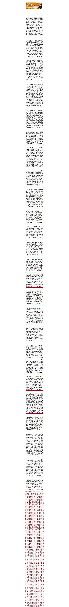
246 (34, 504)
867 (30, 540)
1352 (34, 572)
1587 (41, 588)
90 (37, 495)
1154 (34, 558)
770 (40, 534)
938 (38, 544)
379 (38, 511)
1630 (39, 591)
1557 (27, 586)
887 (40, 541)
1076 (32, 553)
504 (31, 519)
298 (34, 507)
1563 (38, 586)
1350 (31, 572)
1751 (39, 599)
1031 (31, 550)
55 (35, 493)
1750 (38, 599)
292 (25, 507)
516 (30, 520)
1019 (29, 549)
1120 (32, 556)
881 (31, 541)
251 (41, 504)
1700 (27, 596)
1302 (43, 568)
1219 (32, 563)
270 (31, 505)
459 (41, 516)
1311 (39, 569)
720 (43, 531)
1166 (36, 559)
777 (31, 535)
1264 (34, 566)
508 (37, 519)
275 (38, 505)
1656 (27, 593)
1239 (29, 564)
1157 (39, 558)
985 (31, 547)
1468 (25, 580)
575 (40, 523)
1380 (25, 574)
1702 (31, 596)
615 (41, 525)
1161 (27, 559)
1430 (36, 577)
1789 (29, 602)
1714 (32, 597)
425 (30, 514)
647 (31, 527)
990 (38, 547)
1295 (31, 568)
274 (37, 505)
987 (34, 547)
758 (41, 533)
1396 (34, 575)
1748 (34, 599)
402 (34, 513)
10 (40, 491)
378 (37, 511)
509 (38, 519)
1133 (36, 557)
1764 (43, 600)
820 (37, 537)
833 (37, 538)
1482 (31, 581)
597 (34, 524)
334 (30, 509)
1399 (39, 575)
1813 (32, 604)
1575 (39, 587)
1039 (25, 551)
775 (28, 535)
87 (34, 495)
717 (38, 531)
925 (38, 543)
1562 (36, 586)
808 (38, 536)
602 (41, 524)
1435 (25, 578)
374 (31, 511)
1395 (32, 575)
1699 (25, 596)
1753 (43, 599)
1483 (32, 581)
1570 (31, 587)
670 (27, 529)
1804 (36, 603)
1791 (32, 602)
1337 (27, 571)
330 (43, 508)
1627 (34, 591)
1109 (32, 555)
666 (40, 528)
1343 (38, 571)
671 (28, 529)
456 (37, 516)
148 (43, 498)
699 (31, 530)
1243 (36, 564)
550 (41, 521)
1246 (41, 564)
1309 (36, 569)
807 (37, 536)
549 (40, 521)
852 (27, 539)
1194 (27, 561)
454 (34, 516)
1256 (39, 565)
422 (25, 514)
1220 (34, 563)
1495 (34, 582)
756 (38, 533)
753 (34, 533)
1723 (29, 598)
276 (40, 505)
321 (30, 508)
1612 (27, 590)
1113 (39, 555)
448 (25, 516)
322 (31, 508)
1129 (29, 557)
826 (27, 538)
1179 (39, 560)
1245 (39, 564)
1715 (34, 597)
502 (28, 519)
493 (34, 518)
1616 (34, 590)
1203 (43, 561)
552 (25, 522)
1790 (31, 602)
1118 (29, 556)
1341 (34, 571)
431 (38, 514)
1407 (34, 576)
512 (43, 519)
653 (40, 527)
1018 (27, 549)
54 (34, 493)
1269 (43, 566)
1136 (41, 557)
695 (25, 530)
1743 (25, 599)
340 (38, 509)
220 (34, 502)
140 (31, 498)
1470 (29, 580)
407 (41, 513)
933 (31, 544)
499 (43, 518)
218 (31, 502)
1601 (27, 589)
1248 (25, 565)
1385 (34, 574)
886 (38, 541)
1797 (43, 602)
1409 (38, 576)
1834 (31, 605)
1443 (39, 578)
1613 (29, 590)
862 (41, 539)
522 (38, 520)
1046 (38, 551)
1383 (31, 574)
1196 (31, 561)
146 (40, 498)
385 (28, 512)
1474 (36, 580)
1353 (36, 572)
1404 (29, 576)
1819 (43, 604)
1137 (43, 557)
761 (27, 534)
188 (25, 501)
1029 (27, 550)
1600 (25, 589)
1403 (27, 576)
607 (30, 525)
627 (40, 526)
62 (43, 493)
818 (34, 537)
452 (31, 516)
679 (40, 529)
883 (34, 541)
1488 (41, 581)
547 (37, 521)
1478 (43, 580)
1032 (32, 550)
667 (41, 528)
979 (41, 546)
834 (38, 538)
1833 (29, 605)
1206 (29, 562)
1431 (38, 577)
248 (37, 504)
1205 (27, 562)
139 (30, 498)
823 (41, 537)
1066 (34, 552)
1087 (32, 554)
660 (31, 528)
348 (31, 510)
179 (31, 500)
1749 (36, 599)
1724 (31, 598)
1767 (29, 601)
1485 (36, 581)
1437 (29, 578)
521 (37, 520)
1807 (41, 603)
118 (37, 496)
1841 (43, 605)
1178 (38, 560)
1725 (32, 598)
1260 (27, 566)
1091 (39, 554)
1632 (43, 591)
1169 (41, 559)
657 (27, 528)
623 (34, 526)
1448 (29, 579)
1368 (43, 573)
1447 (27, 579)
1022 (34, 549)
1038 (43, 550)
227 (25, 503)
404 (37, 513)
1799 (27, 603)
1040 (27, 551)
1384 (32, 574)
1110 (34, 555)
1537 (31, 585)
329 (41, 508)
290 (41, 506)
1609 (41, 589)
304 (43, 507)
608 (31, 525)
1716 (36, 597)
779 (34, 535)
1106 (27, 555)
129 (34, 497)
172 (40, 499)
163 (27, 499)
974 (34, 546)
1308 (34, 569)
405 (38, 513)
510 (40, 519)
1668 (29, 594)
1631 (41, 591)
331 (25, 509)
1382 (29, 574)
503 (30, 519)
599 (37, 524)
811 (43, 536)
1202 (41, 561)
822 (40, 537)
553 (27, 522)
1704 (34, 596)
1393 (29, 575)
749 (28, 533)
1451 (34, 579)
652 (38, 527)
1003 (39, 548)
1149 (25, 558)
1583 (34, 588)
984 (30, 547)
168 (34, 499)
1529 (36, 584)
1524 (27, 584)
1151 (29, 558)
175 (25, 500)
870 (34, 540)
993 (43, 547)
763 (30, 534)
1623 (27, 591)
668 (43, 528)
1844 (32, 606)
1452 (36, 579)
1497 (38, 582)
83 (29, 495)
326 (37, 508)
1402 (25, 576)
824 (43, 537)
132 (38, 497)
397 (27, 513)
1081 (41, 553)
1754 (25, 600)
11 (41, 491)
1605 (34, 589)
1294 (29, 568)
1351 (32, 572)
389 (34, 512)
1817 (39, 604)
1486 (38, 581)
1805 (38, 603)
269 (30, 505)
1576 (41, 587)
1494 (32, 582)
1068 (38, 552)
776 (30, 535)
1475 (38, 580)
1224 (41, 563)
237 (40, 503)
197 (38, 501)
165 (30, 499)
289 (40, 506)
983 (28, 547)
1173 (29, 560)
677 (37, 529)
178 (30, 500)
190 (28, 501)
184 (38, 500)
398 (28, 513)
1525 (29, 584)
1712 (29, 597)
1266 (38, 566)
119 (38, 496)
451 (30, 516)
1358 (25, 573)
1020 (31, 549)
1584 (36, 588)
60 (41, 493)
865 (27, 540)
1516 (32, 583)
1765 (25, 601)
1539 (34, 585)
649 (34, 527)
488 (27, 518)
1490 (25, 582)
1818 (41, 604)
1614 (31, 590)
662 (34, 528)
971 (30, 546)
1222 (38, 563)
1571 (32, 587)
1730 (41, 598)
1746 (31, 599)
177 (28, 500)
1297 (34, 568)
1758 (32, 600)
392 (38, 512)
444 (38, 515)
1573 (36, 587)
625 (37, 526)
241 (27, 504)
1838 (38, 605)
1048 (41, 551)
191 (30, 501)
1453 (38, 579)
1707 (39, 596)
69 (32, 494)
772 (43, 534)
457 (38, 516)
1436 (27, 578)
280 (27, 506)
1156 (38, 558)
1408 (36, 576)
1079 (38, 553)
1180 (41, 560)
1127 (25, 557)
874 (40, 540)
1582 (32, 588)
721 (25, 532)
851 (25, 539)
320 (28, 508)
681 (43, 529)
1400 (41, 575)
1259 (25, 566)
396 (25, 513)
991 (40, 547)
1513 (27, 583)
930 (27, 544)
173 (41, 499)
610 (34, 525)
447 (43, 515)
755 (37, 533)
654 (41, 527)
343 (43, 509)
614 (40, 525)
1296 (32, 568)
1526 (31, 584)
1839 (39, 605)
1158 (41, 558)
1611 (25, 590)
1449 (31, 579)
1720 (43, 597)
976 (37, 546)
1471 (31, 580)
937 (37, 544)
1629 (38, 591)
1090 (38, 554)
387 (31, 512)
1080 (39, 553)
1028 (25, 550)
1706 (38, 596)
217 (30, 502)
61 (42, 493)
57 (37, 493)
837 (43, 538)
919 (30, 543)
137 (27, 498)
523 (40, 520)
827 (28, 538)
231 (31, 503)
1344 (39, 571)
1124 (39, 556)
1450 (32, 579)
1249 (27, 565)
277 (41, 505)
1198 (34, 561)
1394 (31, 575)
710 (28, 531)
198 (40, 501)
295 (30, 507)
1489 (43, 581)
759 (43, 533)
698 (30, 530)
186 (41, 500)
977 (38, 546)
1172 (27, 560)
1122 (36, 556)
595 (31, 524)
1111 (36, 555)
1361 (31, 573)
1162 (29, 559)
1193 (25, 561)
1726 (34, 598)
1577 (43, 587)
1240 (31, 564)
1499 (41, 582)
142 (34, 498)
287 (37, 506)
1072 (25, 553)
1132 (34, 557)
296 (31, 507)
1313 (43, 569)
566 (27, 523)
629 (43, 526)
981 (25, 547)
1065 (32, 552)
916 (25, 543)
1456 (43, 579)
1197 (32, 561)
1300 (39, 568)
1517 (34, 583)
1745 (29, 599)
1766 (27, 601)
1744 (27, 599)
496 (38, 518)
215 (27, 502)
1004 (41, 548)
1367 (41, 573)
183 (37, 500)
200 (43, 501)
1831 (25, 605)
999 (32, 548)
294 (28, 507)
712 (31, 531)
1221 (36, 563)
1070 (41, 552)
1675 (41, 594)
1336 (25, 571)
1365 (38, 573)
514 (27, 520)
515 (28, 520)
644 (27, 527)
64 (26, 494)
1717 (38, 597)
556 (31, 522)
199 (41, 501)
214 (25, 502)
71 (34, 494)
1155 (36, 558)
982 (27, 547)
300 (37, 507)
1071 (43, 552)
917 (27, 543)
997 (29, 548)
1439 (32, 578)
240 (25, 504)
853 (28, 539)
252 (43, 504)
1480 (27, 581)
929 (25, 544)
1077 (34, 553)
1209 (34, 562)
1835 (32, 605)
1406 (32, 576)
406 (40, 513)
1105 (25, 555)
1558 (29, 586)
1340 (32, 571)
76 (40, 494)
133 (40, 497)
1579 (27, 588)
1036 (39, 550)
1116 (25, 556)
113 (30, 496)
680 (41, 529)
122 (43, 496)
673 (31, 529)
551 (43, 521)
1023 (36, 549)
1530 (38, 584)
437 (28, 515)
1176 (34, 560)
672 (30, 529)
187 (43, 500)
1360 (29, 573)
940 (41, 544)
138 (28, 498)
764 (31, 534)
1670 (32, 594)
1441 (36, 578)
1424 (25, 577)
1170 (43, 559)
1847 (38, 606)
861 (40, 539)
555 (30, 522)
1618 (38, 590)
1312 (41, 569)
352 (37, 510)
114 (31, 496)
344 (25, 510)
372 (28, 511)
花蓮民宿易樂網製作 (27, 491)
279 (25, 506)
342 (41, 509)
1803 (34, 603)
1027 (43, 549)
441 (34, 515)
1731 (43, 598)
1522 (43, 583)
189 (27, 501)
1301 (41, 568)
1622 (25, 591)
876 (43, 540)
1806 (39, 603)
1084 (27, 554)
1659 (32, 593)
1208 (32, 562)
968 (25, 546)
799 (25, 536)
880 (30, 541)
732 (41, 532)
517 (31, 520)
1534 (25, 585)
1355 (39, 572)
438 (30, 515)
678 (38, 529)
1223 (39, 563)
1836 (34, 605)
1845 (34, 606)
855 (31, 539)
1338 (29, 571)
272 (34, 505)
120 (40, 496)
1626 (32, 591)
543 (31, 521)
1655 (25, 593)
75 (39, 494)
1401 (43, 575)
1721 (25, 598)
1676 (43, 594)
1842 (29, 606)
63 (25, 494)
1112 (38, 555)
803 (31, 536)
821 (38, 537)
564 (43, 522)
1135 (39, 557)
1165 (34, 559)
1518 (36, 583)
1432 (39, 577)
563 (41, 522)
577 (43, 523)
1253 (34, 565)
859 (37, 539)
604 (25, 525)
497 (40, 518)
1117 (27, 556)
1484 (34, 581)
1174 (31, 560)
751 (31, 533)
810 (41, 536)
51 (30, 493)
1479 (25, 581)
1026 (41, 549)
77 (41, 494)
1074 (29, 553)
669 (25, 529)
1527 (32, 584)
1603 (31, 589)
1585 (38, 588)
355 (41, 510)
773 (25, 535)
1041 (29, 551)
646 (30, 527)
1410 (39, 576)
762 (28, 534)
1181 (43, 560)
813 (27, 537)
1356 (41, 572)
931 (28, 544)
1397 (36, 575)
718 (40, 531)
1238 (27, 564)
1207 (31, 562)
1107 (29, 555)
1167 (38, 559)
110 (25, 496)
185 (40, 500)
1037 (41, 550)
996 (28, 548)
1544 (43, 585)
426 (31, 514)
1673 (38, 594)
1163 (31, 559)
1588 (43, 588)
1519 (38, 583)
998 (31, 548)
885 (37, 541)
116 (34, 496)
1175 (32, 560)
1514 (29, 583)
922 (34, 543)
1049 (43, 551)
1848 (39, 606)
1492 (29, 582)
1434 (43, 577)
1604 (32, 589)
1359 (27, 573)
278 (43, 505)
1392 (27, 575)
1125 (41, 556)
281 (28, 506)
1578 (25, 588)
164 (28, 499)
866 (28, 540)
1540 (36, 585)
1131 (32, 557)
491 (31, 518)
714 (34, 531)
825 (25, 538)
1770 (34, 601)
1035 (38, 550)
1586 (39, 588)
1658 (31, 593)
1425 (27, 577)
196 (37, 501)
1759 (34, 600)
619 (28, 526)
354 (40, 510)
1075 (31, 553)
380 (40, 511)
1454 (39, 579)
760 (25, 534)
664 (37, 528)
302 (40, 507)
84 (30, 495)
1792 (34, 602)
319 (27, 508)
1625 (31, 591)
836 (41, 538)
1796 (41, 602)
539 (25, 521)
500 (25, 519)
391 (37, 512)
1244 (38, 564)
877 (25, 541)
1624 (29, 591)
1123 (38, 556)
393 (40, 512)
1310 (38, 569)
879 (28, 541)
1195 (29, 561)
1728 (38, 598)
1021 (32, 549)
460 (43, 516)
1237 (25, 564)
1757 (31, 600)
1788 (27, 602)
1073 (27, 553)
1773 (39, 601)
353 (38, 510)
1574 (38, 587)
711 (30, 531)
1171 (25, 560)
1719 (41, 597)
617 (25, 526)
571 (34, 523)
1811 (29, 604)
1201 (39, 561)
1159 (43, 558)
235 (37, 503)
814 (28, 537)
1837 (36, 605)
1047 (39, 551)
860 (38, 539)
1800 (29, 603)
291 (43, 506)
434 (43, 514)
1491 (27, 582)
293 (27, 507)
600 (38, 524)
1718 (39, 597)
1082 (43, 553)
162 (25, 499)
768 (37, 534)
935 (34, 544)
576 (41, 523)
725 (31, 532)
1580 (29, 588)
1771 (36, 601)
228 (27, 503)
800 (27, 536)
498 (41, 518)
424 (28, 514)
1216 (27, 563)
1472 (32, 580)
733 (43, 532)
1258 (43, 565)
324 (34, 508)
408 (43, 513)
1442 (38, 578)
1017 (25, 549)
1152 (31, 558)
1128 (27, 557)
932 (30, 544)
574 (38, 523)
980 (43, 546)
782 (38, 535)
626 (38, 526)
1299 (38, 568)
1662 (38, 593)
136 (25, 498)
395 (43, 512)
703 (37, 530)
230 (30, 503)
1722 (27, 598)
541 (28, 521)
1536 (29, 585)
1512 (25, 583)
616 (43, 525)
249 (38, 504)
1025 (39, 549)
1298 (36, 568)
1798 (25, 603)
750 (30, 533)
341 (40, 509)
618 (27, 526)
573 (37, 523)
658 (28, 528)
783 (40, 535)
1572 (34, 587)
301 (38, 507)
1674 (39, 594)
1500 (43, 582)
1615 (32, 590)
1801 (31, 603)
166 (31, 499)
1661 (36, 593)
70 (33, 494)
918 (28, 543)
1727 (36, 598)
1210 (36, 562)
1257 (41, 565)
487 (25, 518)
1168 (39, 559)
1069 (39, 552)
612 (37, 525)
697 (28, 530)
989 (37, 547)
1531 (39, 584)
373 (30, 511)
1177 (36, 560)
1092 (41, 554)
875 (41, 540)
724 (30, 532)
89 (36, 495)
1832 (27, 605)
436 (27, 515)
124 (27, 497)
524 (41, 520)
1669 (31, 594)
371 (27, 511)
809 (40, 536)
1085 (29, 554)
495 (37, 518)
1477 (41, 580)
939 (40, 544)
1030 (29, 550)
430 (37, 514)
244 (31, 504)
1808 (43, 603)
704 (38, 530)
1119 (31, 556)
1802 (32, 603)
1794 (38, 602)
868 (31, 540)
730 (38, 532)
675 (34, 529)
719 (41, 531)
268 (28, 505)
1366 (39, 573)
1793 (36, 602)
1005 (43, 548)
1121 (34, 556)
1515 (31, 583)
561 (38, 522)
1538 (32, 585)
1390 (43, 574)
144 (37, 498)
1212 (39, 562)
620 (30, 526)
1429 (34, 577)
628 (41, 526)
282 (30, 506)
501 (27, 519)
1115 (43, 555)
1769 (32, 601)
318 (25, 508)
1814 (34, 604)
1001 (36, 548)
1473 (34, 580)
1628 (36, 591)
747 (25, 533)
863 (43, 539)
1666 (25, 594)
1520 (39, 583)
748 (27, 533)
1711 (27, 597)
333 (28, 509)
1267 (39, 566)
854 (30, 539)
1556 (25, 586)
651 (37, 527)
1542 (39, 585)
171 (38, 499)
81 (27, 495)
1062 (27, 552)
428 (34, 514)
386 (30, 512)
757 (40, 533)
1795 (39, 602)
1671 (34, 594)
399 (30, 513)
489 (28, 518)
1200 (38, 561)
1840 (41, 605)
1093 (43, 554)
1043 (32, 551)
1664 (41, 593)
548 (38, 521)
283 (31, 506)
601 (40, 524)
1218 (31, 563)
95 (43, 495)
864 (25, 540)
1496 (36, 582)
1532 (41, 584)
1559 (31, 586)
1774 (41, 601)
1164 (32, 559)
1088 (34, 554)
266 (25, 505)
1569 (29, 587)
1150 (27, 558)
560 (37, 522)
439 (31, 515)
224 (40, 502)
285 (34, 506)
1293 (27, 568)
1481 (29, 581)
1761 (38, 600)
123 (25, 497)
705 (40, 530)
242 (28, 504)
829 (31, 538)
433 (41, 514)
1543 (41, 585)
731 (40, 532)
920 (31, 543)
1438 (31, 578)
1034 (36, 550)
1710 (25, 597)
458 (40, 516)
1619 (39, 590)
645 (28, 527)
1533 (43, 584)
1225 (43, 563)
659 (30, 528)
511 (41, 519)
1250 (29, 565)
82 (28, 495)
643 (25, 527)
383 (25, 512)
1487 (39, 581)
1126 (43, 556)
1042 (31, 551)
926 (40, 543)
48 (27, 493)
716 (37, 531)
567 (28, 523)
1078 (36, 553)
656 (25, 528)
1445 (43, 578)
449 (27, 516)
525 (43, 520)
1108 (31, 555)
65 (27, 494)
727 (34, 532)
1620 (41, 590)
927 (41, 543)
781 (37, 535)
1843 (31, 606)
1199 (36, 561)
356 (43, 510)
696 (27, 530)
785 (43, 535)
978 (40, 546)
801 (28, 536)
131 (37, 497)
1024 (38, 549)
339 (37, 509)
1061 (25, 552)
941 (43, 544)
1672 (36, 594)
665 (38, 528)
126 (30, 497)
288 (38, 506)
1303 (25, 569)
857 (34, 539)
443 (37, 515)
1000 (34, 548)
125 (28, 497)
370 (25, 511)
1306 (31, 569)
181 (34, 500)
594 (30, 524)
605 (27, 525)
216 (28, 502)
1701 (29, 596)
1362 (32, 573)
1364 (36, 573)
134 (41, 497)
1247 (43, 564)
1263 (32, 566)
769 (38, 534)
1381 (27, 574)
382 (43, 511)
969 (27, 546)
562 (40, 522)
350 (34, 510)
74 (38, 494)
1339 (31, 571)
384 (27, 512)
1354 (38, 572)
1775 (43, 601)
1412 (43, 576)
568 (30, 523)
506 (34, 519)
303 (41, 507)
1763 (41, 600)
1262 (31, 566)
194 (34, 501)
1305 (29, 569)
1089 (36, 554)
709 (27, 531)
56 (36, 493)
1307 (32, 569)
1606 (36, 589)
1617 (36, 590)
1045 (36, 551)
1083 (25, 554)
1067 (36, 552)
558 (34, 522)
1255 (38, 565)
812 (25, 537)
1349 (29, 572)
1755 (27, 600)
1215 (25, 563)
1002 (38, 548)
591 (25, 524)
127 (31, 497)
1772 (38, 601)
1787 (25, 602)
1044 (34, 551)
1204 (25, 562)
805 (34, 536)
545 (34, 521)
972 (31, 546)
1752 (41, 599)
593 (28, 524)
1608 (39, 589)
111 (27, 496)
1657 (29, 593)
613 (38, 525)
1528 (34, 584)
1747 (32, 599)
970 (28, 546)
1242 (34, 564)
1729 (39, 598)
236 (38, 503)
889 (43, 541)
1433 (41, 577)
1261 (29, 566)
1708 (41, 596)
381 (41, 511)
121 (41, 496)
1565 (41, 586)
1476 (39, 580)
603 (43, 524)
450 (28, 516)
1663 (39, 593)
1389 (41, 574)
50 (29, 493)
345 (27, 510)
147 (41, 498)
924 (37, 543)
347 (30, 510)
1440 (34, 578)
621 (31, 526)
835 (40, 538)
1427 (31, 577)
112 (28, 496)
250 (40, 504)
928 (43, 543)
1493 (31, 582)
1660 (34, 593)
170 (37, 499)
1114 (41, 555)
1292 (25, 568)
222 (37, 502)
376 (34, 511)
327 (38, 508)
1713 (31, 597)
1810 (27, 604)
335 (31, 509)
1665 (43, 593)
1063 (29, 552)
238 (41, 503)
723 (28, 532)
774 (27, 535)
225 (41, 502)
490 (30, 518)
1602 (29, 589)
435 (25, 515)
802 (30, 536)
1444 (41, 578)
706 (41, 530)
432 (40, 514)
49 (28, 493)
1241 (32, 564)
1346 (43, 571)
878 (27, 541)
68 (31, 494)
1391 (25, 575)
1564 (39, 586)
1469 (27, 580)
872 (37, 540)
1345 (41, 571)
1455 (41, 579)
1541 (38, 585)
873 (38, 540)
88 (35, 495)
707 (43, 530)
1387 (38, 574)
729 (37, 532)
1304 (27, 569)
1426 (29, 577)
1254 (36, 565)
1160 (25, 559)
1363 (34, 573)
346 (28, 510)
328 (40, 508)
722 (27, 532)
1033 (34, 550)
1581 (31, 588)
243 (30, 504)
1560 (32, 586)
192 (31, 501)
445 (40, 515)
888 (41, 541)
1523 (25, 584)
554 (28, 522)
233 (34, 503)
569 (31, 523)
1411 (41, 576)
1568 (27, 587)
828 (30, 538)
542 (30, 521)
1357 (43, 572)
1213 (41, 562)
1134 (38, 557)
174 (43, 499)
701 (34, 530)
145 (38, 498)
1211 (38, 562)
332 (27, 509)
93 (41, 495)
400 (31, 513)
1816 (38, 604)
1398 (38, 575)
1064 (31, 552)
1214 (43, 562)
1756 (29, 600)
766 (34, 534)
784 (41, 535)
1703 (32, 596)
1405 (31, 576)
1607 (38, 589)
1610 (43, 589)
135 (43, 497)
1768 (31, 601)
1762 (39, 600)
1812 (31, 604)
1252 (32, 565)
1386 (36, 574)
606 (28, 525)
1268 (41, 566)
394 (41, 512)
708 (25, 531)
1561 (34, 586)
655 (43, 527)
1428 (32, 577)
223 (38, 502)
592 (27, 524)
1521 (41, 583)
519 (34, 520)
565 (25, 523)
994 (25, 548)
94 (42, 495)
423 (27, 514)
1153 (32, 558)
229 (28, 503)
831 (34, 538)
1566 (43, 586)
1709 (43, 596)
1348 (27, 572)
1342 (36, 571)
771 (41, 534)
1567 (25, 587)
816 (31, 537)
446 (41, 515)
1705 (36, 596)
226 (43, 502)
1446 (25, 579)
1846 (36, 606)
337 (34, 509)
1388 (39, 574)
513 (25, 520)
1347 (25, 572)
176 (27, 500)
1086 (31, 554)
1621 (43, 590)
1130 (31, 557)
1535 (27, 585)
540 (27, 521)
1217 (29, 563)
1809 (25, 604)
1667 (27, 594)
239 (43, 503)
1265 (36, 566)
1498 (39, 582)
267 (27, 505)
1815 (36, 604)
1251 (31, 565)
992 (41, 547)
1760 (36, 600)
